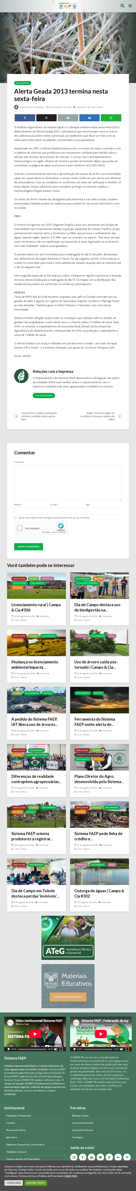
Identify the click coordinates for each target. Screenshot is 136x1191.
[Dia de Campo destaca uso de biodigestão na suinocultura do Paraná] (99, 585)
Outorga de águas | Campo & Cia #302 (99, 893)
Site (88, 505)
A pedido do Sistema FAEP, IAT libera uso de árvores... (34, 722)
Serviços (48, 693)
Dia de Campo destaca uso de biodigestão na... (97, 607)
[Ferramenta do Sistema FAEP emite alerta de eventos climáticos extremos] (99, 700)
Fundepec (77, 1137)
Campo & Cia (47, 579)
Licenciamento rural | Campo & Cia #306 (36, 607)
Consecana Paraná (82, 1122)
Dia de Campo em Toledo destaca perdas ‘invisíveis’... (35, 893)
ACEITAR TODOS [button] (36, 1182)
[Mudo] (55, 1049)
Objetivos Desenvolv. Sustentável (25, 1144)
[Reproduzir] (9, 1049)
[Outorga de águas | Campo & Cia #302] (99, 871)
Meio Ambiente (22, 83)
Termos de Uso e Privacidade (23, 1159)
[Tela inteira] (61, 1049)
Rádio (29, 587)
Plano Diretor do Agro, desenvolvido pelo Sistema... (99, 779)
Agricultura (19, 579)
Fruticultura (19, 583)
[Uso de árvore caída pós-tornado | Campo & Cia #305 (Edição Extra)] (99, 642)
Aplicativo (11, 1137)
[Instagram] (74, 1157)
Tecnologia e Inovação (86, 583)
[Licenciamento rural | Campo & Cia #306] (36, 585)
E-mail (54, 505)
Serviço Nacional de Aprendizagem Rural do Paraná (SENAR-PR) (33, 1078)
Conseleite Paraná (82, 1130)
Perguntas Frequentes (18, 1115)
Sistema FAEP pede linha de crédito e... (98, 836)
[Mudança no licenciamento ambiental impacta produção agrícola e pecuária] (36, 642)
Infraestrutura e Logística (88, 755)
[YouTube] (100, 1157)
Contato (10, 1122)
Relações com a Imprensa (31, 107)
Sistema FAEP (57, 1069)
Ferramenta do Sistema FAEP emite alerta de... (94, 722)
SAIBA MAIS (70, 1176)
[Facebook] (82, 1157)
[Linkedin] (91, 1157)
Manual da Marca (16, 1130)
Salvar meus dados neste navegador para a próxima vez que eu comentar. (54, 518)
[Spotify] (127, 1157)
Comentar (81, 107)
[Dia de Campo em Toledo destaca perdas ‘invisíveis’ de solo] (36, 871)
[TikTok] (109, 1157)
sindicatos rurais (52, 1080)
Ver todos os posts (43, 395)
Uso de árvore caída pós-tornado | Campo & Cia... (96, 665)
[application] (35, 1034)
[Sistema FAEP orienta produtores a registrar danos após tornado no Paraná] (36, 814)
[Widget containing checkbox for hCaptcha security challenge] (41, 528)
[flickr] (118, 1157)
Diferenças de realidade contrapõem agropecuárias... (36, 779)
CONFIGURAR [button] (14, 1182)
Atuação (33, 579)
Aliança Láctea (80, 1115)
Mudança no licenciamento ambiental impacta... (34, 665)
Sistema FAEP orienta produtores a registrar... (32, 836)
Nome (17, 505)
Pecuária (17, 587)
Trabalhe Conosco (16, 1151)
